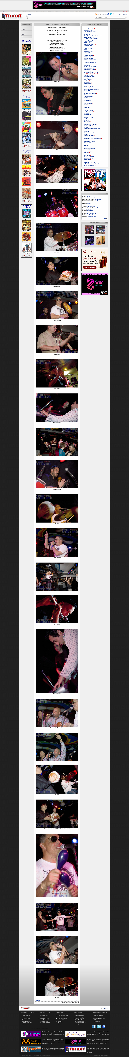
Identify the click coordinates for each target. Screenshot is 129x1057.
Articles (23, 29)
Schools (48, 11)
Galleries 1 (24, 34)
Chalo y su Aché (88, 79)
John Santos (87, 108)
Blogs (3, 11)
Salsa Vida (89, 196)
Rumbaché (86, 152)
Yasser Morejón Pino (91, 213)
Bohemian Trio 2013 (88, 75)
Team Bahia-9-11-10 (88, 158)
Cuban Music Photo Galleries (46, 1019)
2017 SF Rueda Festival (89, 37)
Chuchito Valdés (88, 83)
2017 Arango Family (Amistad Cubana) (93, 40)
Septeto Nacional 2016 (89, 153)
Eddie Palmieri (87, 92)
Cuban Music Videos (44, 1015)
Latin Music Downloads (98, 1015)
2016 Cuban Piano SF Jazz (90, 32)
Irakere (85, 104)
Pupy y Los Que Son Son (90, 148)
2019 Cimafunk (87, 54)
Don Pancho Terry (88, 45)
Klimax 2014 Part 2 (88, 114)
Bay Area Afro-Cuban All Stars (91, 72)
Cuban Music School (26, 1024)
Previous (38, 1000)
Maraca (85, 130)
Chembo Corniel (88, 82)
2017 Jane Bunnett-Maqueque (90, 38)
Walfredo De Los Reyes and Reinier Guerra (93, 160)
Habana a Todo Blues (92, 197)
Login (120, 14)
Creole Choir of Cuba (88, 86)
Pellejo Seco (87, 145)
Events (35, 11)
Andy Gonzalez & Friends (90, 68)
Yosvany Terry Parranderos (90, 165)
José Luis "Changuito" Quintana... (95, 214)
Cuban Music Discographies (81, 1019)
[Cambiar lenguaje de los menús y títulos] (126, 11)
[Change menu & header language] (124, 11)
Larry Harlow (87, 118)
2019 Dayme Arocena (88, 51)
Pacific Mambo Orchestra (90, 141)
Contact (84, 11)
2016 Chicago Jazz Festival (90, 31)
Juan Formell (90, 210)
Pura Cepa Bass (96, 1021)
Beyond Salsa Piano (79, 1021)
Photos (30, 16)
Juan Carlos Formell (88, 111)
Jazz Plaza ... (97, 204)
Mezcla (85, 134)
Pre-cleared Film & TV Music (99, 1018)
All (106, 226)
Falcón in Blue (90, 202)
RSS (98, 14)
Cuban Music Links (62, 1019)
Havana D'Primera (88, 99)
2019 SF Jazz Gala (88, 47)
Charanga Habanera (88, 78)
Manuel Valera (87, 123)
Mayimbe (86, 127)
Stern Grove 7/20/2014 (89, 156)
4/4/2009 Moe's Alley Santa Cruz (92, 73)
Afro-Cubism (87, 65)
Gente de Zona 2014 (88, 96)
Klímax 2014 (86, 113)
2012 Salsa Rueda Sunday (90, 62)
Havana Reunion (87, 100)
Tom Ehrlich (24, 26)
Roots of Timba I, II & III (80, 1017)
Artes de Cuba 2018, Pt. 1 (89, 44)
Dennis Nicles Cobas (91, 216)
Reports (9, 11)
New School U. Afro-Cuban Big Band (92, 138)
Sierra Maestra (87, 155)
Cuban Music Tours (26, 1021)
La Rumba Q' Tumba (88, 117)
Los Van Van (87, 120)
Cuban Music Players (26, 1019)
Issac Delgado (87, 106)
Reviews (55, 11)
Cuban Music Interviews (80, 1022)
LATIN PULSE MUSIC (35, 1055)
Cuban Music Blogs (26, 1015)
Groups (16, 11)
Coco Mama (86, 80)
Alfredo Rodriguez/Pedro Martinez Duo (93, 35)
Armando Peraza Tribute (89, 69)
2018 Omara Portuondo (89, 42)
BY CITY (96, 16)
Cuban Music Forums (62, 1018)
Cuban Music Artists (26, 1018)
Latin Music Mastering (97, 1017)
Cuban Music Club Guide (63, 1015)
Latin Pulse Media (97, 1019)
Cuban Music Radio (44, 1017)
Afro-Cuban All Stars (89, 63)
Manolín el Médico (88, 125)
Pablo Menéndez (88, 142)
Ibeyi (85, 101)
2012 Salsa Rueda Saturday (90, 61)
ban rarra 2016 (87, 34)
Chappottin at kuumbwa (89, 76)
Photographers (26, 24)
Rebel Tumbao (87, 149)
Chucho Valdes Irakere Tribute (90, 85)
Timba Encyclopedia (79, 1015)
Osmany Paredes (88, 139)
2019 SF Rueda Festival (89, 49)
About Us (60, 1022)
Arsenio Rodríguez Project (90, 70)
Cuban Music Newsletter (45, 1022)
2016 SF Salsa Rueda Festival (90, 56)
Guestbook (63, 11)
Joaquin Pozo (87, 107)
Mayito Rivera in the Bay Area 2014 (92, 128)
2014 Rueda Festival (88, 58)
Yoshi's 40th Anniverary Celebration (92, 163)
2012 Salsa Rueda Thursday (90, 59)
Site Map (77, 1024)
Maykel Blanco (87, 131)
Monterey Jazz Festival (89, 135)
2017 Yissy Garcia (88, 41)
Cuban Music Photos (44, 1018)
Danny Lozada (87, 90)
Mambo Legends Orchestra (90, 124)
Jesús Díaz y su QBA (89, 110)
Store (70, 11)
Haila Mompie (87, 97)
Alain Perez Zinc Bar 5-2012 (90, 66)
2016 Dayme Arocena (88, 30)
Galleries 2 (24, 31)
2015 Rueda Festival (88, 55)
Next (105, 218)
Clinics (42, 11)
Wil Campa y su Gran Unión (90, 162)
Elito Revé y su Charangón (90, 93)
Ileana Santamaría (88, 103)
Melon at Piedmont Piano (89, 132)
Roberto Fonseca (88, 151)
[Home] (25, 1008)
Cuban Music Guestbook (63, 1017)
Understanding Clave (79, 1018)
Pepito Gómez (87, 146)
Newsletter (104, 14)
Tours (30, 11)
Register (125, 14)
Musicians (23, 11)
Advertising (60, 1021)
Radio (29, 18)
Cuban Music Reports (26, 1017)
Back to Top (105, 1008)
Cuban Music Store (90, 206)
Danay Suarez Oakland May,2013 (91, 89)
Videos (29, 14)
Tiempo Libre (87, 159)
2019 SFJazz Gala (88, 48)
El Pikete (86, 94)
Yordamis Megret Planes (92, 211)
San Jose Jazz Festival (89, 28)
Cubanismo (86, 87)
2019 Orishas (87, 52)
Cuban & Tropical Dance (27, 1022)
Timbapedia (77, 11)
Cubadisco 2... (98, 199)
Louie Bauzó (87, 121)
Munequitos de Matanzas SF (90, 137)
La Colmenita (87, 115)
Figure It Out (90, 203)
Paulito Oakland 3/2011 (89, 144)
